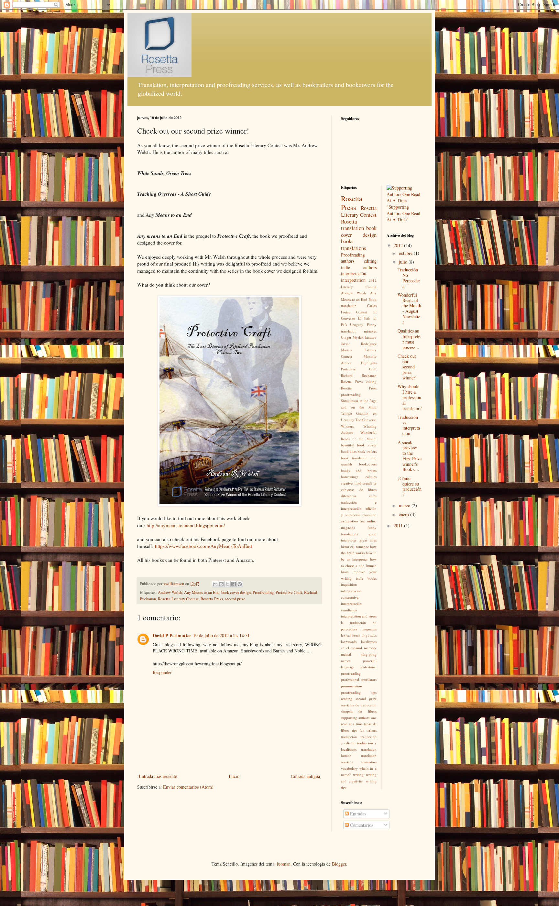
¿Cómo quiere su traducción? (410, 486)
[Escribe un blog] (221, 584)
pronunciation (351, 685)
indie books (366, 578)
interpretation (353, 280)
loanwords (348, 641)
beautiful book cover (359, 444)
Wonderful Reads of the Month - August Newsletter (409, 308)
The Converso (365, 419)
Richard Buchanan (359, 375)
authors (347, 261)
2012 (399, 245)
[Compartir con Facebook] (233, 584)
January (371, 337)
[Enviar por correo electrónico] (215, 584)
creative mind (351, 483)
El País (364, 318)
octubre (406, 253)
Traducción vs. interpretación (409, 425)
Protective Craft (289, 592)
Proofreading (263, 592)
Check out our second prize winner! (407, 367)
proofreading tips (359, 692)
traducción (349, 736)
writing (358, 774)
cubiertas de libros (359, 489)
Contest (361, 312)
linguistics (369, 635)
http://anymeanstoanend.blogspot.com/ (186, 525)
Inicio (234, 776)
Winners (347, 426)
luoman (283, 864)
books (347, 241)
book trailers (366, 451)
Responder (162, 672)
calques (371, 476)
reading (346, 698)
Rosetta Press (212, 599)
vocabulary (349, 768)
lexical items (350, 635)
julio (404, 262)
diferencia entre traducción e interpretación (359, 502)
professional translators (359, 679)
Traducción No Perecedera (409, 278)
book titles (348, 451)
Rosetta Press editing (359, 381)
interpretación (353, 273)
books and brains (359, 470)
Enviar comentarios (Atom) (188, 787)
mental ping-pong (359, 654)
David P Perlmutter (172, 635)
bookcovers (368, 464)
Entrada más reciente (158, 776)
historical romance (355, 546)
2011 (399, 525)
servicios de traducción (359, 705)
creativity (370, 483)
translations (353, 248)
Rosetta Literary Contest (178, 599)
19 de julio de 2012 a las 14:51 (221, 635)
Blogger (339, 864)
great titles (368, 540)
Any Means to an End (201, 592)
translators (369, 761)
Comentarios (361, 825)
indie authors (359, 267)
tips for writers (364, 730)
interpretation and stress (359, 616)
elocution (370, 514)
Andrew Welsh (170, 592)
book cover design (236, 592)
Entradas (357, 814)
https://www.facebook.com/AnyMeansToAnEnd (203, 546)
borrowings (349, 476)
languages (369, 629)
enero (404, 514)
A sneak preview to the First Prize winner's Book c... (410, 456)
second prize (235, 599)
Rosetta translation (352, 225)
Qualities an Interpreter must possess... (409, 339)
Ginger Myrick (352, 337)
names (345, 660)
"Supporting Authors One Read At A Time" (403, 213)
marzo (405, 505)
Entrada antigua (305, 776)
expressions (349, 520)
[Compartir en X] (227, 584)
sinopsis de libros (359, 711)
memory (370, 647)
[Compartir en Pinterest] (239, 584)
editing (370, 261)
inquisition (349, 584)
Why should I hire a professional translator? (410, 397)
